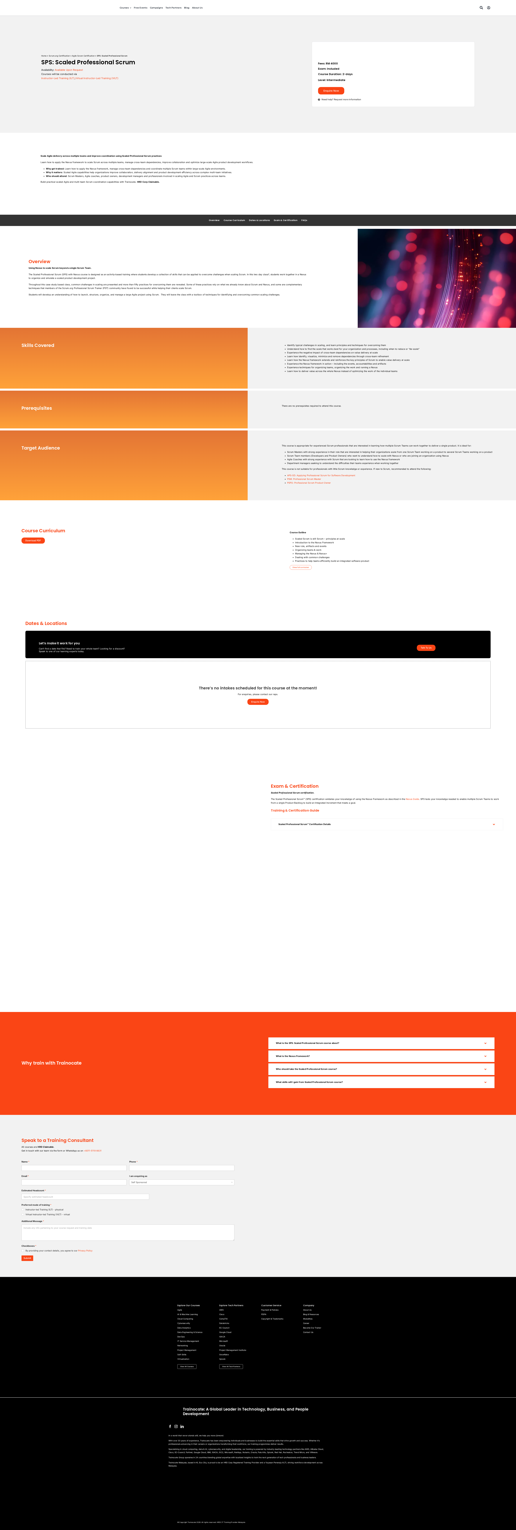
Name (25, 1161)
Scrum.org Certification (59, 56)
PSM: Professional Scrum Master (304, 479)
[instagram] (176, 1426)
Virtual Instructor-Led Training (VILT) (96, 78)
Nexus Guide (412, 799)
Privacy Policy (85, 1250)
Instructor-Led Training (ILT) (58, 78)
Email (25, 1176)
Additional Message (33, 1221)
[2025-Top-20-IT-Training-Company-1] (175, 1473)
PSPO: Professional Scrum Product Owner (309, 482)
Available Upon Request (69, 69)
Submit (27, 1258)
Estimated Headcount (34, 1190)
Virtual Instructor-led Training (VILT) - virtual (48, 1214)
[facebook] (170, 1426)
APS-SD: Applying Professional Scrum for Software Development (321, 475)
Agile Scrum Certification (83, 56)
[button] (387, 824)
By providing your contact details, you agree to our (59, 1250)
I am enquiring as (138, 1176)
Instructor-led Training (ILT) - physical (44, 1209)
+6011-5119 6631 (93, 1150)
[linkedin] (182, 1426)
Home (43, 56)
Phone (133, 1161)
